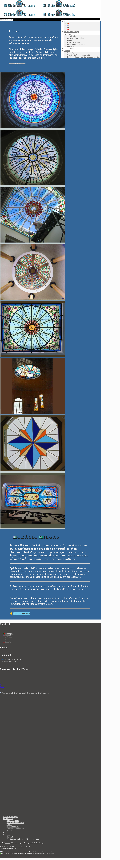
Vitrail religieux (13, 820)
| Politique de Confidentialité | (8, 848)
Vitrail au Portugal (10, 816)
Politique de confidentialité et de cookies (23, 839)
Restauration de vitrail (15, 823)
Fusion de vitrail (13, 827)
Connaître (11, 837)
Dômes (9, 825)
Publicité (10, 831)
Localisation (8, 833)
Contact (6, 835)
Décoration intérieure (15, 829)
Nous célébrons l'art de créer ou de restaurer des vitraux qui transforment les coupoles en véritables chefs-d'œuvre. (48, 549)
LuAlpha (7, 843)
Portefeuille (8, 818)
